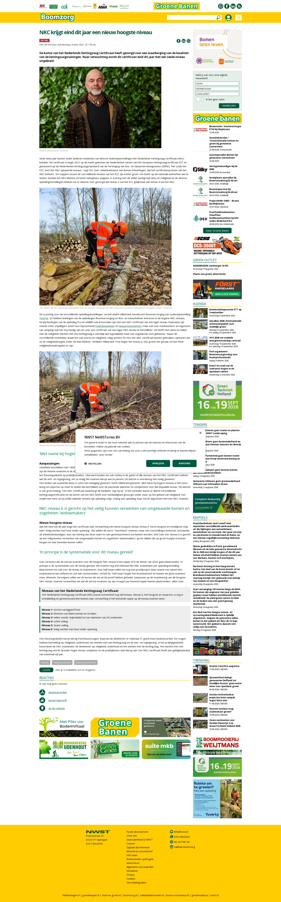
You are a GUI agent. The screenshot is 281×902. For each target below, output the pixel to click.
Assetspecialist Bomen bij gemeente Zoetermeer (223, 156)
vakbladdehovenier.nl (152, 895)
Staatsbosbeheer (105, 326)
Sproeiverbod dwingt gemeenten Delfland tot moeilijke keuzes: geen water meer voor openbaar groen (225, 682)
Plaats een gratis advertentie (209, 273)
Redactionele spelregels (140, 859)
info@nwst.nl (181, 831)
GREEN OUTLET (205, 260)
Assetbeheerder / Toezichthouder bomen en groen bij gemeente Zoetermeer (224, 142)
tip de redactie (56, 708)
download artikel (57, 692)
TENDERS (200, 424)
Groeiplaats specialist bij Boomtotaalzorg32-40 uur (223, 179)
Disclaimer (132, 870)
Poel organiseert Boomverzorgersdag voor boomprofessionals (223, 354)
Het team (132, 855)
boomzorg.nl (130, 895)
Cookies (131, 878)
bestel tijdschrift (57, 700)
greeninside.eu (200, 895)
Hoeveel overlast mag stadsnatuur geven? (221, 710)
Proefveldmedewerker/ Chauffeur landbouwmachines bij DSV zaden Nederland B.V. (224, 216)
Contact (131, 843)
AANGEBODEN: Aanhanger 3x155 (210, 265)
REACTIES (46, 678)
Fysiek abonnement (137, 831)
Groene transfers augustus (224, 666)
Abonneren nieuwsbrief (139, 851)
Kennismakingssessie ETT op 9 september (225, 311)
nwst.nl (215, 895)
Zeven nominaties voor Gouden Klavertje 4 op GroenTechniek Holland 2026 (224, 723)
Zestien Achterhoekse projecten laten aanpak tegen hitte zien (222, 697)
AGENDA (199, 304)
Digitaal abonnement (138, 847)
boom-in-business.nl (177, 895)
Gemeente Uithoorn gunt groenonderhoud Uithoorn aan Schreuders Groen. (216, 482)
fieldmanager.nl (71, 895)
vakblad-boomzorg (184, 846)
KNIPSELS (200, 517)
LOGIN (46, 669)
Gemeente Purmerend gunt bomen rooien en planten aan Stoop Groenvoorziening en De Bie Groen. (216, 458)
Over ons (132, 835)
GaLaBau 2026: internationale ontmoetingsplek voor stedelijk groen (225, 323)
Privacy (131, 874)
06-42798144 (182, 841)
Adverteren (133, 863)
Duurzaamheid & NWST (140, 839)
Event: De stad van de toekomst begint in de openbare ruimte (221, 368)
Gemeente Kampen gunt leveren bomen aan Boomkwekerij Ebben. (215, 471)
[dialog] (140, 451)
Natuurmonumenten (130, 326)
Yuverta (43, 318)
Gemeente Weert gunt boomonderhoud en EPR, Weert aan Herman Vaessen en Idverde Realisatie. (217, 444)
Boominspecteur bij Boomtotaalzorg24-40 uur (223, 191)
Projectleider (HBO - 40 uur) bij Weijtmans (224, 202)
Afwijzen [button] (158, 463)
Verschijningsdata (136, 882)
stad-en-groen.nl (111, 895)
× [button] (200, 433)
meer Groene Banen (217, 230)
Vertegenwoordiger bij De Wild (223, 168)
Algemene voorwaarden (140, 866)
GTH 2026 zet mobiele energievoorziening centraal (225, 339)
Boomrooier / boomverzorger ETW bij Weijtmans (225, 128)
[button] (92, 463)
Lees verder (106, 454)
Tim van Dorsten (48, 44)
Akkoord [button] (184, 463)
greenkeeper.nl (90, 895)
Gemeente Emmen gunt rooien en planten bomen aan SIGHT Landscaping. (216, 432)
